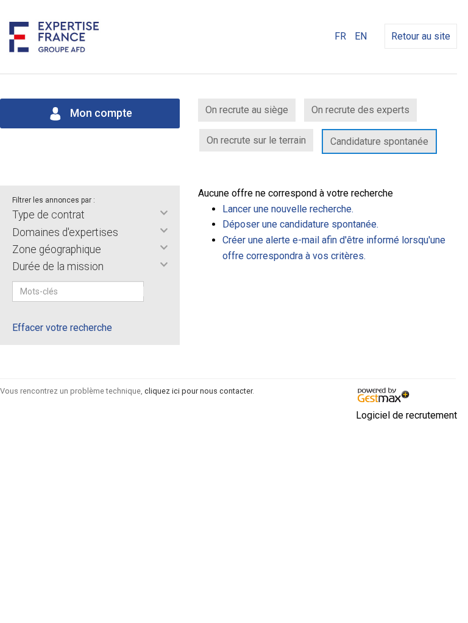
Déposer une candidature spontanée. (300, 224)
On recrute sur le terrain (256, 140)
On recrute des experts (360, 110)
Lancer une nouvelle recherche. (287, 209)
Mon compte (100, 113)
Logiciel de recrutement (406, 415)
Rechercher (151, 291)
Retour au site (420, 36)
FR (340, 36)
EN (361, 36)
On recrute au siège (246, 110)
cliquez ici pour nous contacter (198, 390)
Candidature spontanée (379, 141)
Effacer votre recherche (62, 327)
